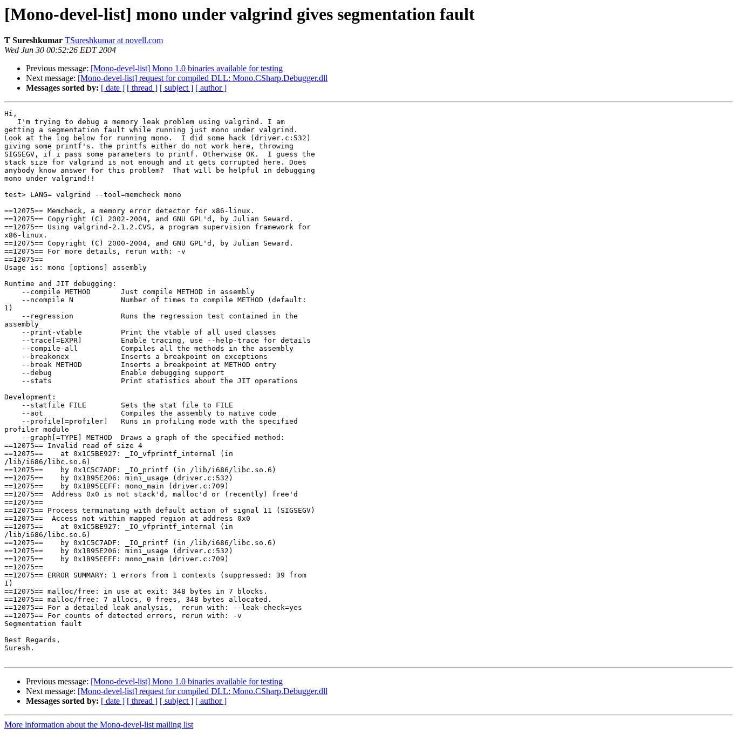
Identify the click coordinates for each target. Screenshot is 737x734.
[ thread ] (142, 87)
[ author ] (211, 87)
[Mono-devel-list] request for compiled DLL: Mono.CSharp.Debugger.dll (202, 78)
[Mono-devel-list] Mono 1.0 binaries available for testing (187, 68)
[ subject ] (176, 87)
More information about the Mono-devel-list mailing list (98, 724)
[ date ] (113, 87)
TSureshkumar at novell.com (114, 40)
